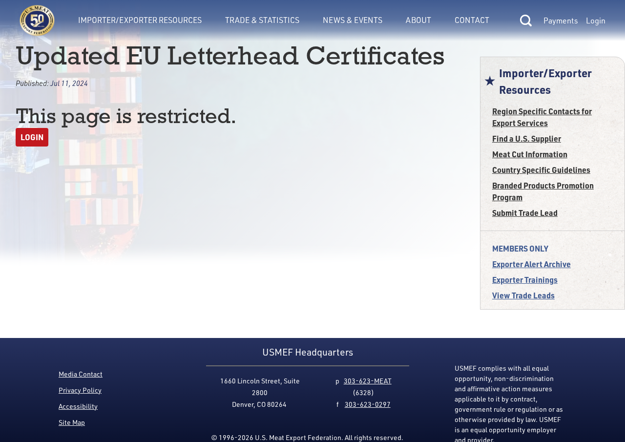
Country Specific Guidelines (541, 170)
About (418, 20)
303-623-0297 (368, 404)
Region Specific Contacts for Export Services (542, 117)
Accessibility (78, 406)
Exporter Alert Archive (531, 264)
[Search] (526, 20)
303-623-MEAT (368, 381)
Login (595, 20)
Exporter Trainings (525, 279)
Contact (472, 20)
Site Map (72, 422)
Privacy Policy (80, 390)
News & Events (352, 20)
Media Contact (81, 374)
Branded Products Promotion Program (543, 191)
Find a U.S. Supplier (526, 138)
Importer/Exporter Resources (140, 20)
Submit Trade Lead (525, 213)
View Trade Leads (523, 295)
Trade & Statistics (262, 20)
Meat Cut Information (529, 154)
